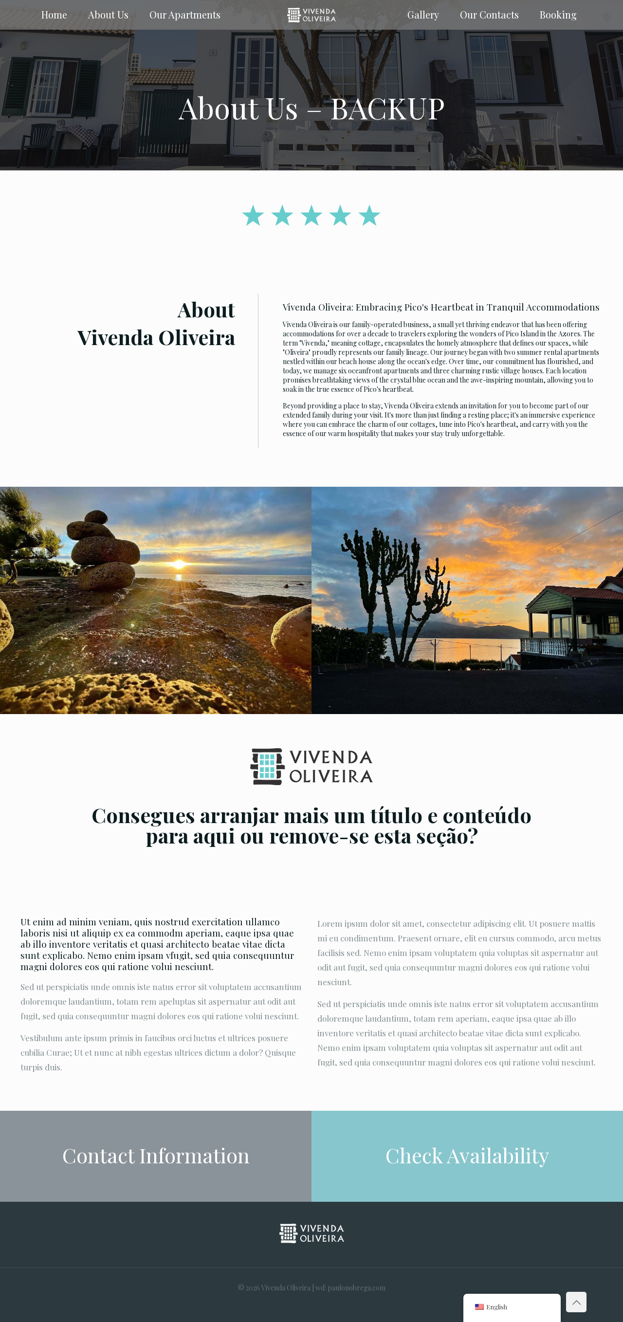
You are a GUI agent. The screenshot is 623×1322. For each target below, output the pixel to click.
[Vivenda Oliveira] (311, 14)
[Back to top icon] (576, 1302)
